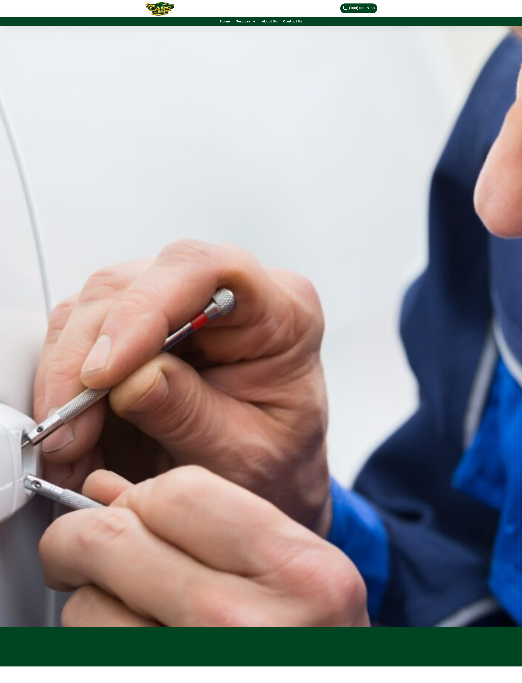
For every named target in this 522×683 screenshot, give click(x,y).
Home (225, 21)
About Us (269, 21)
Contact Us (292, 21)
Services (243, 21)
